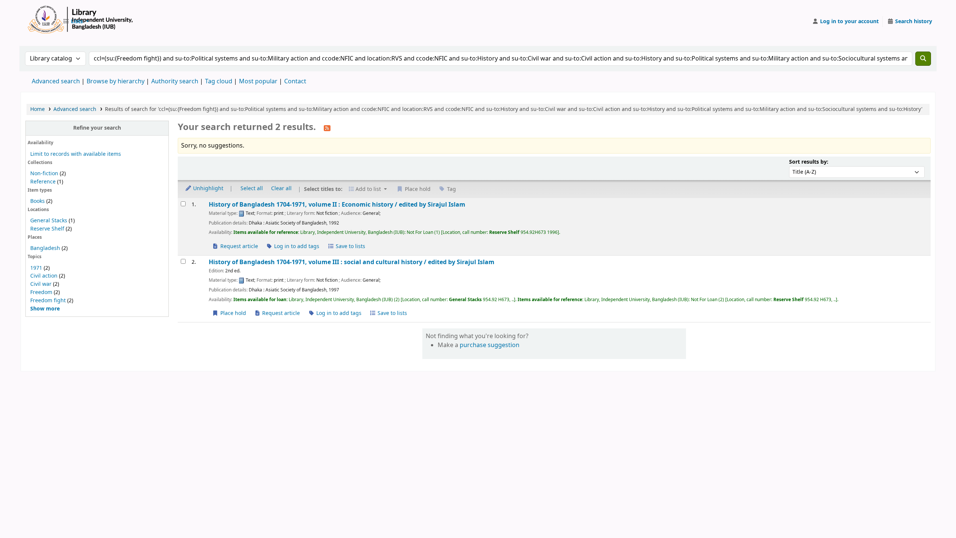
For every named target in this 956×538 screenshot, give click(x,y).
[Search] (923, 59)
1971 (36, 268)
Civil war (41, 284)
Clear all (281, 188)
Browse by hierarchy (116, 81)
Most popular (258, 81)
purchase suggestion (489, 345)
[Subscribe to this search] (327, 128)
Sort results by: (808, 162)
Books (37, 201)
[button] (76, 22)
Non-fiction (44, 173)
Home (37, 109)
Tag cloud (218, 81)
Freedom (41, 292)
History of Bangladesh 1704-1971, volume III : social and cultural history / (351, 262)
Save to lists (349, 246)
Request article (238, 246)
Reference (43, 182)
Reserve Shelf (47, 229)
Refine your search (97, 128)
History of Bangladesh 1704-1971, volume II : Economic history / (337, 204)
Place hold (232, 313)
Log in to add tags (296, 246)
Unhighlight (207, 188)
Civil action (44, 276)
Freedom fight (48, 300)
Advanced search (56, 81)
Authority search (174, 81)
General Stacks (48, 221)
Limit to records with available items (75, 154)
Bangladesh (45, 248)
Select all (251, 188)
